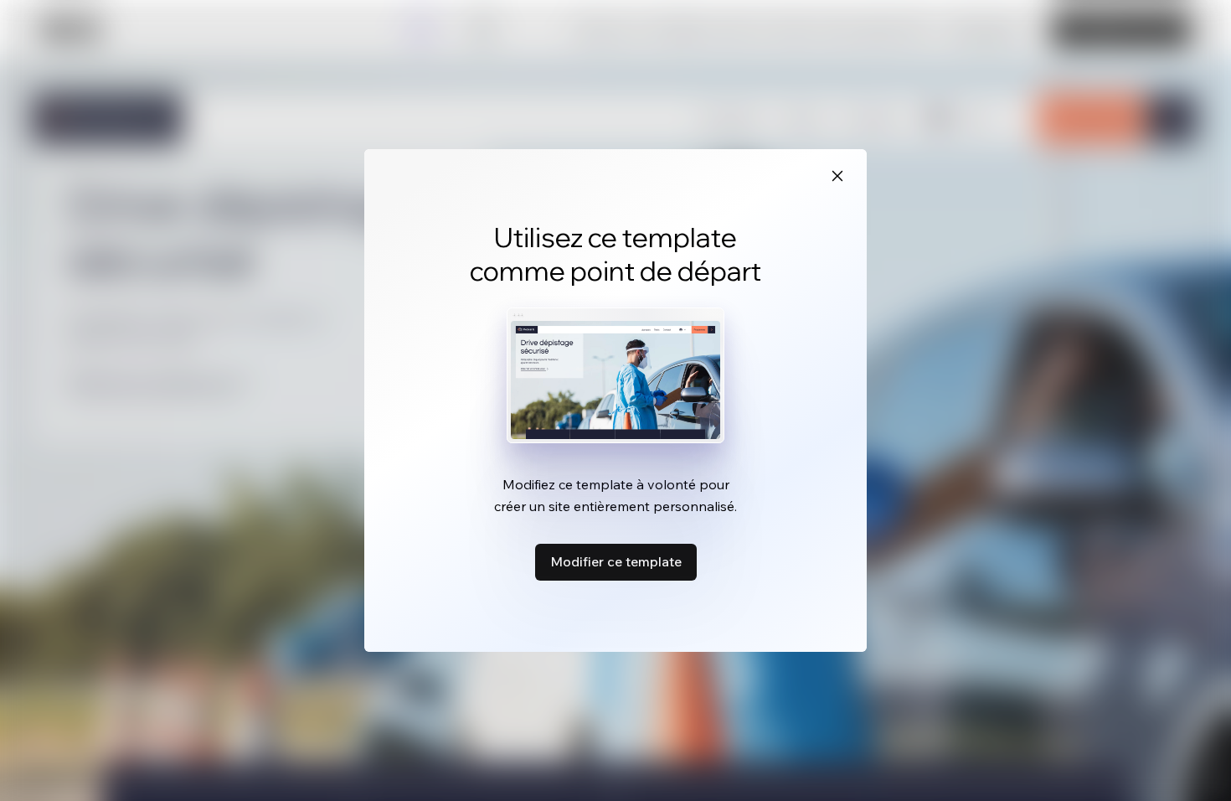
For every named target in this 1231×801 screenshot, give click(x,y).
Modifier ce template (616, 561)
